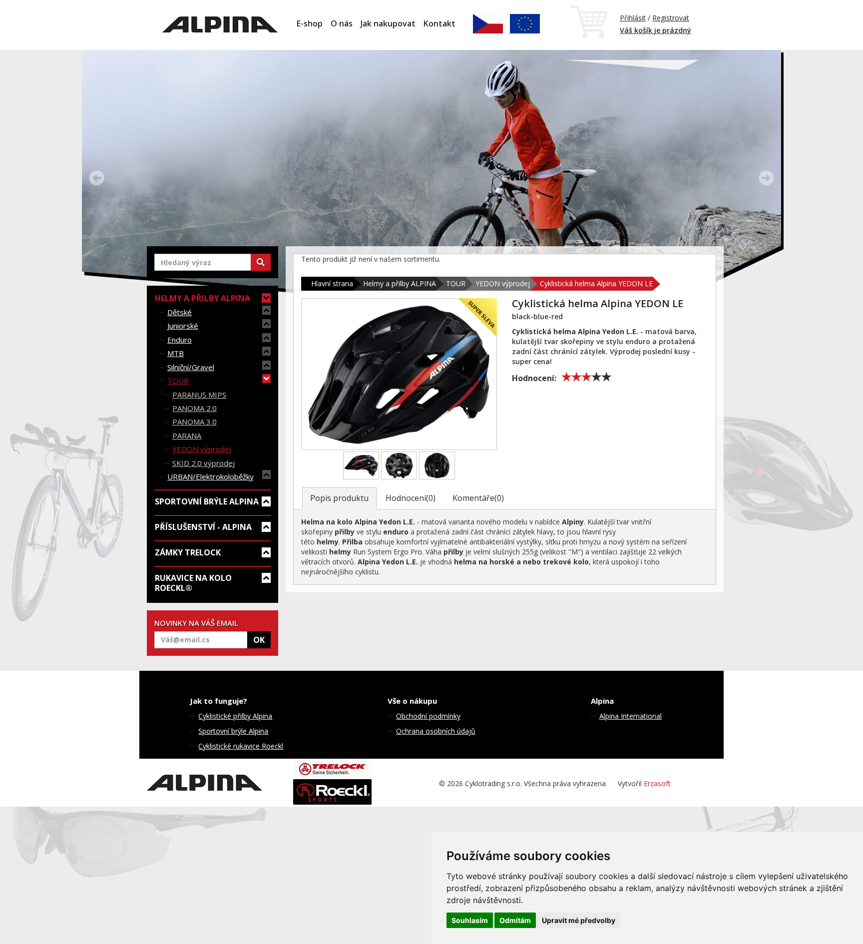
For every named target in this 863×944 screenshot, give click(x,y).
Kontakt (439, 23)
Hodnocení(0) (410, 497)
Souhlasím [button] (469, 920)
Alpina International (630, 716)
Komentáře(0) (478, 497)
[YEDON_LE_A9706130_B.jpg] (399, 465)
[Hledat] (261, 262)
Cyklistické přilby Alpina (235, 716)
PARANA (186, 436)
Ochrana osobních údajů (435, 731)
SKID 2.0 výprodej (203, 463)
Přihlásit (633, 17)
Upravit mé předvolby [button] (578, 920)
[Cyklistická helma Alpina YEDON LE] (399, 374)
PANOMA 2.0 (194, 408)
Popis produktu (339, 497)
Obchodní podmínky (428, 716)
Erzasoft (657, 783)
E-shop (310, 23)
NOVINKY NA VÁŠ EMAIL (196, 623)
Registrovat (670, 17)
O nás (342, 23)
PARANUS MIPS (199, 395)
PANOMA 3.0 (194, 422)
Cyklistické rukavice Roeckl (240, 746)
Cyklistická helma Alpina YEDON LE (596, 283)
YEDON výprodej (201, 449)
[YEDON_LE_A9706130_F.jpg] (437, 465)
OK (259, 639)
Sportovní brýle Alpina (233, 731)
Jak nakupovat (388, 23)
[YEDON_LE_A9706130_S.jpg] (361, 465)
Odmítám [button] (515, 920)
